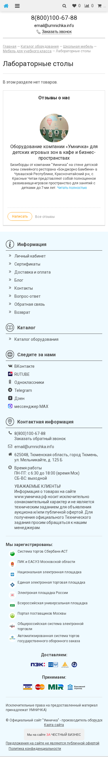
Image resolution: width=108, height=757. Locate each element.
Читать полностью (72, 188)
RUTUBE (22, 374)
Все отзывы (45, 217)
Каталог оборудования (36, 339)
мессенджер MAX (31, 406)
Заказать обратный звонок (40, 438)
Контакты (23, 288)
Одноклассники (29, 382)
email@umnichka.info (54, 25)
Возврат (22, 312)
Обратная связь (29, 304)
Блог (18, 280)
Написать (20, 216)
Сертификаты (27, 264)
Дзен (19, 398)
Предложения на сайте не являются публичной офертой (52, 743)
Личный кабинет (30, 256)
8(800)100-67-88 (54, 17)
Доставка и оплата (32, 272)
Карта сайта (54, 725)
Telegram (23, 390)
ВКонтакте (24, 366)
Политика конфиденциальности (35, 749)
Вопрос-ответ (27, 296)
